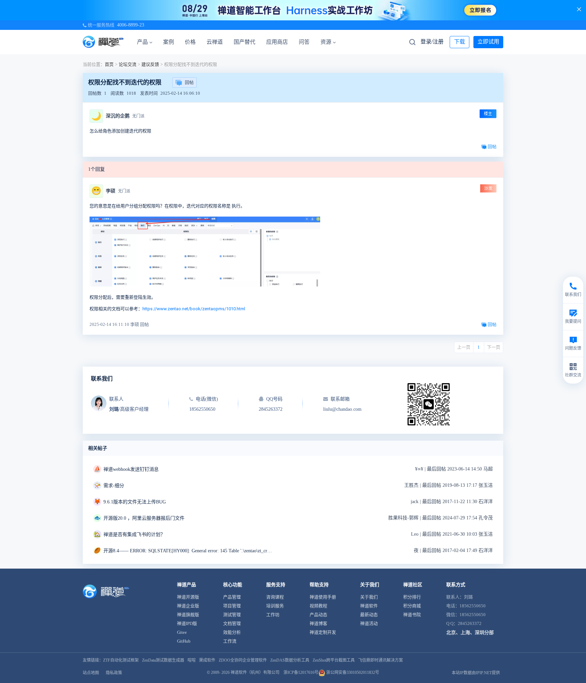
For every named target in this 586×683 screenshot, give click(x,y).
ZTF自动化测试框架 (121, 660)
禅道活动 (369, 623)
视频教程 (318, 605)
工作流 (229, 641)
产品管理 (232, 596)
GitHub (184, 641)
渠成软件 (207, 660)
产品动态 (318, 614)
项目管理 (232, 605)
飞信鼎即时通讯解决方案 (380, 660)
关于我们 (369, 596)
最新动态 (369, 614)
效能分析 (232, 632)
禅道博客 (318, 623)
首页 (109, 64)
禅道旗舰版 (188, 614)
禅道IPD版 (187, 623)
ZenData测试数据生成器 (163, 660)
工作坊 (272, 614)
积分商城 (412, 605)
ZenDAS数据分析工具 (289, 660)
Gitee (182, 632)
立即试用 (488, 41)
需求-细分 (113, 485)
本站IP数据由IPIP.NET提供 (476, 672)
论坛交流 (127, 64)
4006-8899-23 (130, 24)
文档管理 (232, 623)
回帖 (189, 82)
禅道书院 (412, 614)
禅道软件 (369, 605)
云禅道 (215, 42)
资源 (325, 42)
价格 (190, 42)
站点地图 (91, 672)
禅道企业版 (188, 605)
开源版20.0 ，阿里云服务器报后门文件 (143, 518)
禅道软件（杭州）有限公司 (255, 672)
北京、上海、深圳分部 (470, 632)
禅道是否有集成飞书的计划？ (134, 534)
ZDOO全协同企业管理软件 (243, 660)
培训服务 (275, 605)
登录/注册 (432, 41)
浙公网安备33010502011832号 (352, 672)
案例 (168, 42)
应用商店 (277, 42)
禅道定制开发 (323, 632)
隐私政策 (114, 672)
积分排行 (412, 596)
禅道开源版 (188, 596)
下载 (459, 41)
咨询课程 (275, 596)
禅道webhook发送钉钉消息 (131, 469)
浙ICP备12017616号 (301, 672)
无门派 (138, 116)
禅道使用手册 (323, 596)
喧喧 (192, 660)
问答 (304, 42)
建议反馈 (150, 64)
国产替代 (244, 42)
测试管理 (232, 614)
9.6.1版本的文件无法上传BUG (134, 501)
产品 (142, 42)
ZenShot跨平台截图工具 (334, 660)
